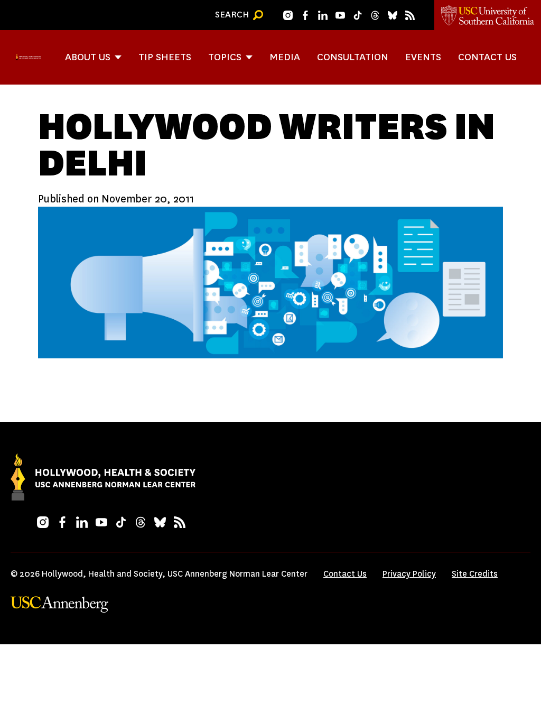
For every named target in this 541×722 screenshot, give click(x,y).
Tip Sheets (164, 56)
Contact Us (487, 56)
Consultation (352, 56)
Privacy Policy (409, 573)
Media (284, 56)
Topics (224, 56)
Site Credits (475, 573)
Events (423, 56)
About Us (87, 56)
